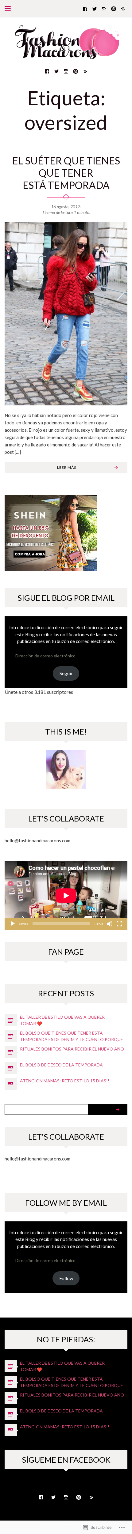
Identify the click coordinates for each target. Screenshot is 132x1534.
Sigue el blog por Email (66, 597)
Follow (66, 1278)
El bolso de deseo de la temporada (61, 1064)
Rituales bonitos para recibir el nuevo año (72, 1048)
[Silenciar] (110, 924)
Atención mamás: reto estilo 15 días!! (64, 1080)
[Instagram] (104, 8)
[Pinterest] (113, 8)
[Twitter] (94, 8)
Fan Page (66, 951)
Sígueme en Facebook (66, 1459)
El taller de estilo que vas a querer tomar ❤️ (62, 1020)
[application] (66, 895)
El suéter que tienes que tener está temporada (66, 173)
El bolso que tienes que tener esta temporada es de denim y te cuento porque (71, 1036)
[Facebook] (85, 8)
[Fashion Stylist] (123, 8)
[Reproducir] (13, 924)
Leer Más (66, 467)
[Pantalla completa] (119, 924)
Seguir (66, 673)
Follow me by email (66, 1202)
